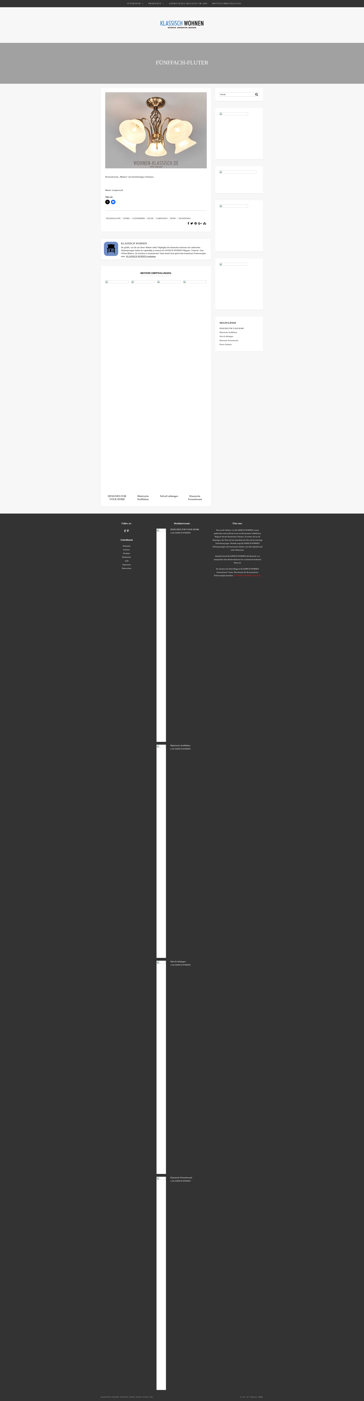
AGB (127, 561)
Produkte (155, 4)
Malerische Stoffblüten (228, 332)
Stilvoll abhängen (226, 336)
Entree (126, 218)
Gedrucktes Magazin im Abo (188, 4)
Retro (173, 218)
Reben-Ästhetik (226, 344)
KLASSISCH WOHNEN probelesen (141, 256)
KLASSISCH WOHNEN (181, 533)
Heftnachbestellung (226, 4)
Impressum (126, 565)
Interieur (134, 4)
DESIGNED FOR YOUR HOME (232, 328)
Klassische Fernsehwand (229, 340)
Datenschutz (126, 568)
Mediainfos (126, 557)
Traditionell (185, 218)
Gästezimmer (138, 218)
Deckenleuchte (113, 218)
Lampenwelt (162, 218)
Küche (150, 218)
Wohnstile (127, 546)
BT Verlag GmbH (255, 1397)
